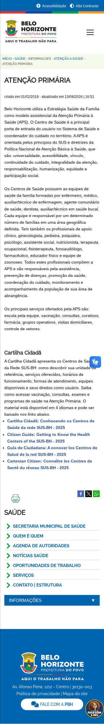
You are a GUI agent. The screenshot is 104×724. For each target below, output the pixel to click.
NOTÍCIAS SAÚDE (30, 555)
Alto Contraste (87, 6)
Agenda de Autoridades (41, 545)
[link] (52, 704)
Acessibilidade (54, 6)
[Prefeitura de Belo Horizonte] (30, 28)
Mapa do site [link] (75, 693)
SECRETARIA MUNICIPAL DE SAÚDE (49, 526)
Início (7, 59)
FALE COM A (56, 704)
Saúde (20, 59)
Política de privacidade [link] (38, 693)
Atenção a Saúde (68, 59)
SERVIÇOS (23, 575)
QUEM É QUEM (28, 536)
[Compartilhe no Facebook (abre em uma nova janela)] (80, 493)
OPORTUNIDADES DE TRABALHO (47, 565)
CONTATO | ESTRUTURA (37, 585)
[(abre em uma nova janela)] (88, 493)
